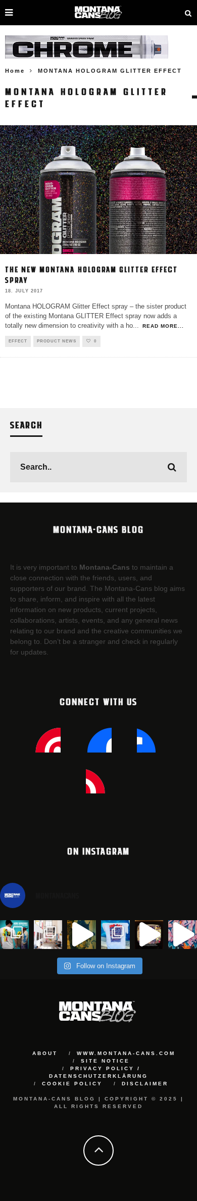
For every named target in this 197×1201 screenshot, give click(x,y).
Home (15, 71)
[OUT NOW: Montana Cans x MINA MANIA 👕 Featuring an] (14, 934)
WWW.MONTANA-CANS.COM (126, 1053)
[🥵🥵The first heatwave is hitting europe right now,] (149, 934)
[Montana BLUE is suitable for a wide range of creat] (182, 934)
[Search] (188, 12)
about (45, 1053)
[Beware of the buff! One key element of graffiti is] (48, 934)
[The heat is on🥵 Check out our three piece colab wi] (115, 934)
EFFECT (18, 341)
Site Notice (105, 1061)
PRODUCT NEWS (56, 341)
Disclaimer (145, 1083)
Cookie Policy (72, 1083)
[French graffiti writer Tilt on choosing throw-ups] (81, 934)
